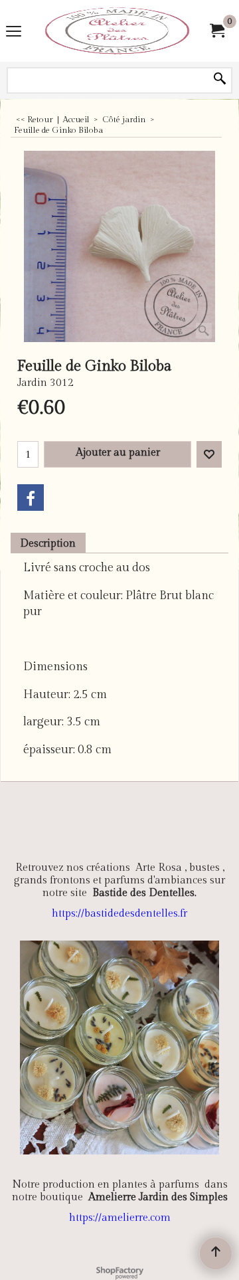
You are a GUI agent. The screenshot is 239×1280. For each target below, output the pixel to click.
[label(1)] (117, 31)
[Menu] (13, 32)
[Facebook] (30, 497)
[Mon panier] (216, 31)
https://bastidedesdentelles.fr (119, 913)
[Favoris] (209, 454)
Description (48, 543)
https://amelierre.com (120, 1218)
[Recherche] (220, 79)
